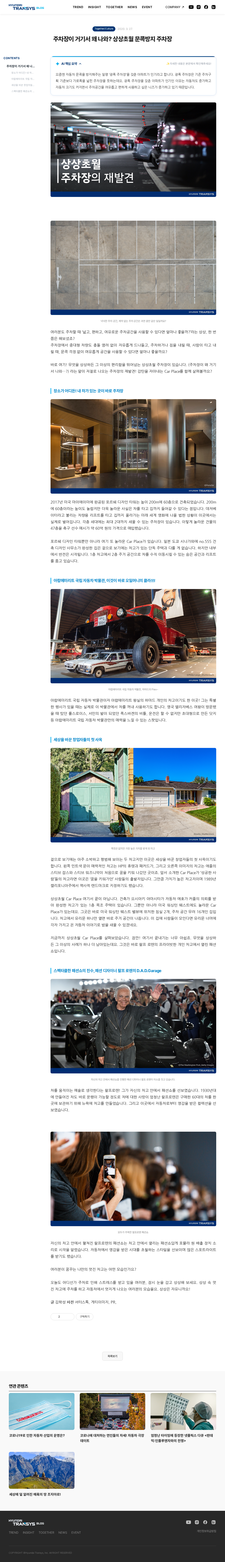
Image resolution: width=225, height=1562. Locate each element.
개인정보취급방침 (206, 1531)
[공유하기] (64, 1316)
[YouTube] (191, 7)
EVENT (147, 7)
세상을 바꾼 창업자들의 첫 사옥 (23, 85)
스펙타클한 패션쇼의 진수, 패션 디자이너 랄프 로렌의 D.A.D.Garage (23, 91)
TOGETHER (114, 7)
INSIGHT (94, 7)
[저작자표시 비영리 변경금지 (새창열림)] (99, 1316)
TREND (78, 7)
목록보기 (112, 1356)
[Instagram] (198, 7)
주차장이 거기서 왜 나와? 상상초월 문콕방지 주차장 (21, 66)
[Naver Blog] (213, 7)
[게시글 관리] (69, 1316)
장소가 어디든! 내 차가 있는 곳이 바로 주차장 (23, 72)
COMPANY (172, 7)
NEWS (132, 7)
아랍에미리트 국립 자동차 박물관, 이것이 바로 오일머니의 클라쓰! (23, 79)
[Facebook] (206, 7)
